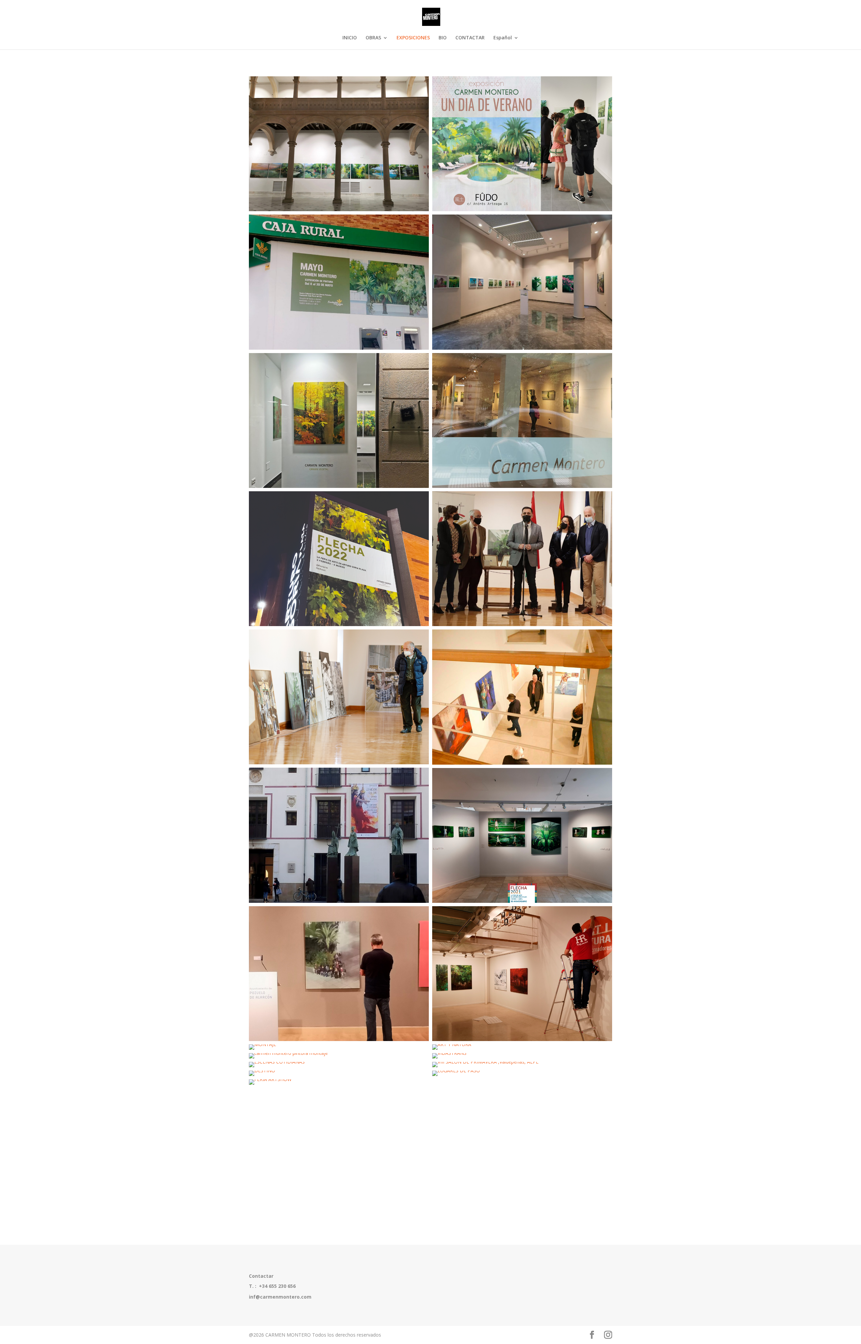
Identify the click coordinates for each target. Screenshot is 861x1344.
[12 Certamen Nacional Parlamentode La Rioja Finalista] (522, 558)
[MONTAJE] (522, 973)
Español (502, 38)
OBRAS (373, 38)
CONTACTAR (470, 38)
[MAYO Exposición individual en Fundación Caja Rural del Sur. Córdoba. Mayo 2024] (339, 282)
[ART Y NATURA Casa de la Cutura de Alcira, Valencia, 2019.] (522, 1047)
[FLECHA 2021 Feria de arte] (522, 835)
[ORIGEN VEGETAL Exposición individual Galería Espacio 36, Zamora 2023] (339, 420)
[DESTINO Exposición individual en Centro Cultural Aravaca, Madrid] (339, 1073)
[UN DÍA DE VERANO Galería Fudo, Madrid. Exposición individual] (522, 143)
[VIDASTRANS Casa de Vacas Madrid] (522, 1056)
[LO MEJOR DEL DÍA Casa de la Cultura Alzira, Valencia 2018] (522, 696)
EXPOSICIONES (413, 38)
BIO (443, 38)
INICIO (349, 38)
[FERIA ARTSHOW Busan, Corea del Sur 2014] (339, 1082)
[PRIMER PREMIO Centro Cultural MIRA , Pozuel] (339, 973)
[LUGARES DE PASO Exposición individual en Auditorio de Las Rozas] (522, 1073)
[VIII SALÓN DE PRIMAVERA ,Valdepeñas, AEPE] (522, 1064)
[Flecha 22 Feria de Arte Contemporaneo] (339, 558)
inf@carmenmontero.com (280, 1297)
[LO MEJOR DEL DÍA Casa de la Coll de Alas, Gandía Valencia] (339, 835)
